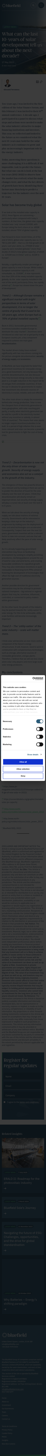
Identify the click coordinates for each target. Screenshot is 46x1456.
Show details (32, 754)
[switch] (39, 729)
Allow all (23, 762)
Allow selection (23, 769)
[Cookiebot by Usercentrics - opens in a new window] (32, 678)
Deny (23, 776)
